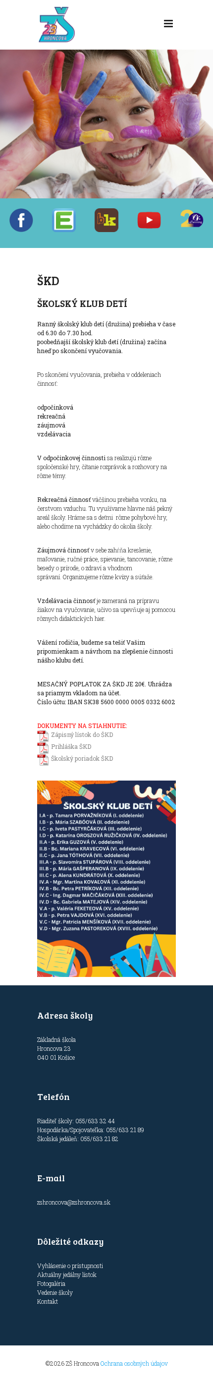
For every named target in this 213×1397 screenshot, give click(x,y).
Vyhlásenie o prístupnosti (70, 1266)
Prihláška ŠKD (71, 746)
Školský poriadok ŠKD (82, 758)
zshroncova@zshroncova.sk (73, 1202)
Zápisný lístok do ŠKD (82, 734)
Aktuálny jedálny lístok (67, 1274)
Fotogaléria (51, 1283)
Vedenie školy (55, 1292)
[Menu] (168, 23)
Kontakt (47, 1301)
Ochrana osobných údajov (134, 1363)
